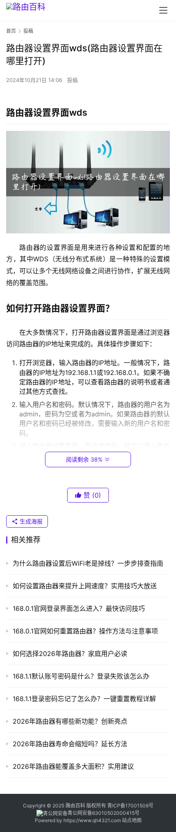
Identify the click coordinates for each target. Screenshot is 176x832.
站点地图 (132, 820)
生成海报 (30, 521)
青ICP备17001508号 (131, 805)
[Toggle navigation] (163, 10)
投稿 (72, 80)
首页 (11, 31)
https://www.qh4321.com (92, 820)
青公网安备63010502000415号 (104, 813)
